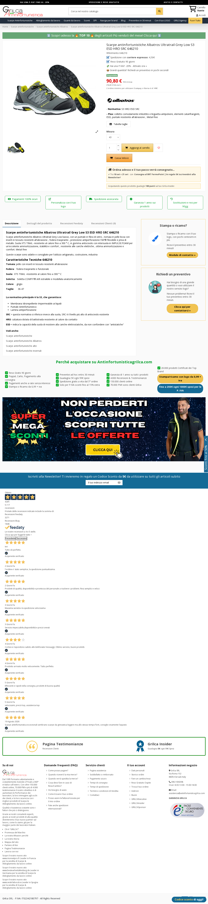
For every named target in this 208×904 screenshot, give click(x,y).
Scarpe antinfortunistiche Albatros (24, 340)
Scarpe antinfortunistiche (19, 335)
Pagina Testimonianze (15, 848)
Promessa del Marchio (15, 832)
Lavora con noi (11, 851)
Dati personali (137, 770)
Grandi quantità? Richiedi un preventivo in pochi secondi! (139, 70)
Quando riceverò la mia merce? (62, 774)
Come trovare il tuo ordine (60, 794)
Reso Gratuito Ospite (141, 782)
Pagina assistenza (98, 770)
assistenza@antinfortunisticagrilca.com (187, 793)
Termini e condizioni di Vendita (104, 791)
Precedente (10, 538)
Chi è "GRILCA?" (12, 829)
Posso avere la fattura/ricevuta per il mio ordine (64, 800)
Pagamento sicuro (98, 778)
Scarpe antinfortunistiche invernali (23, 350)
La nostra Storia (12, 838)
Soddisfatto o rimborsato (101, 774)
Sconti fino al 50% (206, 457)
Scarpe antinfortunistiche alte (21, 345)
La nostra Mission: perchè (16, 835)
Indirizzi (135, 791)
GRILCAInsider (137, 803)
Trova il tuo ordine (140, 786)
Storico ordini (137, 774)
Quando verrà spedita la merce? (63, 778)
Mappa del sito (12, 842)
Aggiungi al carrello (140, 147)
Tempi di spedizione (99, 786)
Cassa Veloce (122, 158)
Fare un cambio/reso (141, 778)
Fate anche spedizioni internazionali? (58, 807)
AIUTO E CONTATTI (173, 2)
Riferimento (112, 53)
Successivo (22, 538)
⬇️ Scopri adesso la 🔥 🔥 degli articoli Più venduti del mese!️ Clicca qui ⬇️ (104, 35)
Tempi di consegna (98, 782)
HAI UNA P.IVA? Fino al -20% (34, 2)
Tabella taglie (120, 124)
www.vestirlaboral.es (12, 882)
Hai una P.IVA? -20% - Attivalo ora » (128, 66)
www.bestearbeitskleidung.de (16, 870)
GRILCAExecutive (139, 799)
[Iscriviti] (119, 482)
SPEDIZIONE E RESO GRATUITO (104, 2)
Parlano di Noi (11, 845)
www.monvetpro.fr (11, 858)
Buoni (134, 795)
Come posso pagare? (58, 770)
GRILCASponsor (138, 807)
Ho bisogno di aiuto (57, 790)
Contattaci (94, 795)
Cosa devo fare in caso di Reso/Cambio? (60, 784)
